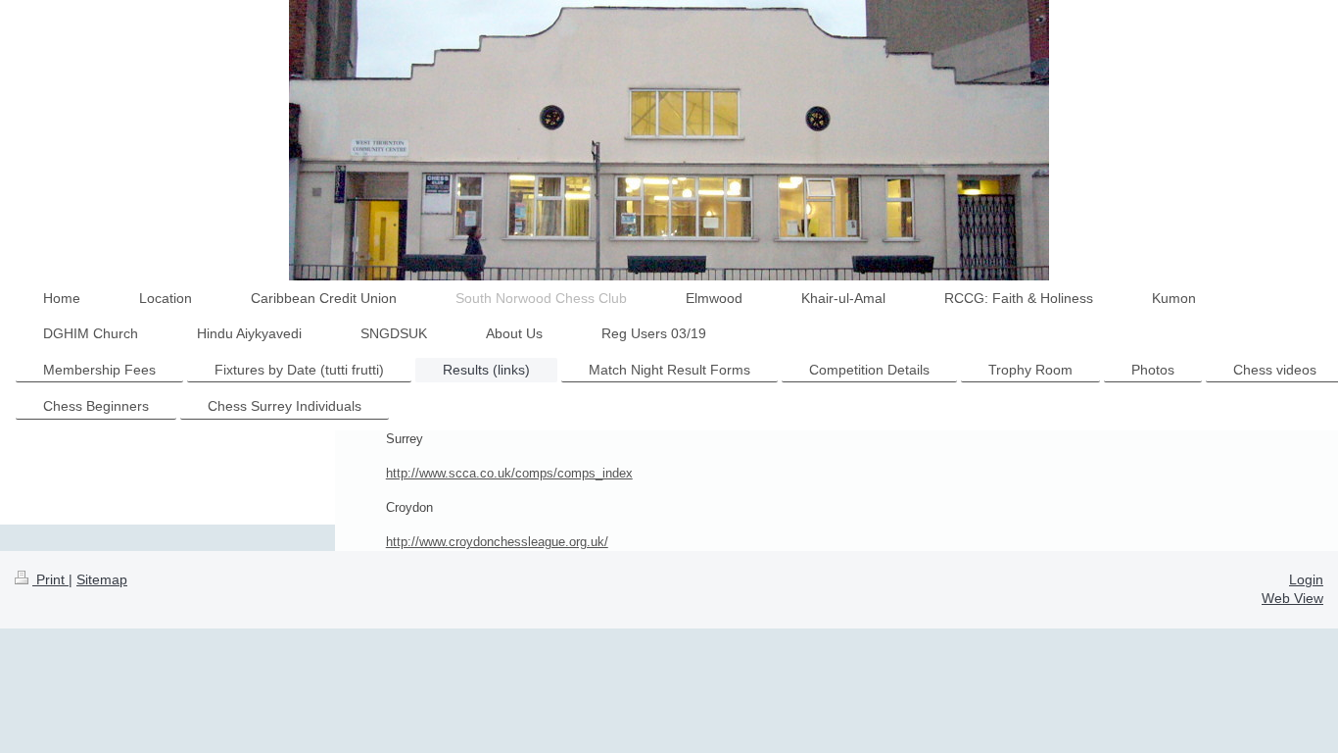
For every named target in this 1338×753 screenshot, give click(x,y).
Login (1306, 579)
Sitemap (101, 579)
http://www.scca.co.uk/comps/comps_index (509, 473)
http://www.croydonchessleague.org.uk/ (497, 541)
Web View (1292, 598)
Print (50, 579)
